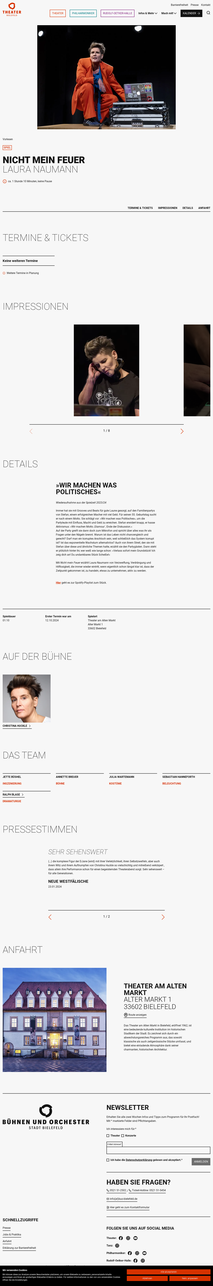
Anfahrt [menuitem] (204, 208)
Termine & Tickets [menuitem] (140, 208)
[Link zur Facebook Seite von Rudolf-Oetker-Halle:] (135, 1260)
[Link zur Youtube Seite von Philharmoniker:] (144, 1252)
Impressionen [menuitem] (167, 208)
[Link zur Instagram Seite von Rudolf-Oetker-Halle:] (142, 1260)
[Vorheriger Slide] (50, 917)
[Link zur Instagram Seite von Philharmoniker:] (136, 1252)
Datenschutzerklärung (139, 1160)
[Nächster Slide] (182, 431)
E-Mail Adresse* (114, 1144)
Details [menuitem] (188, 208)
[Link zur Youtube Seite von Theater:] (135, 1237)
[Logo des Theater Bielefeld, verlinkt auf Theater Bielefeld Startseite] (12, 9)
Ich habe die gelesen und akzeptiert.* (146, 1160)
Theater (115, 1135)
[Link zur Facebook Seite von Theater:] (120, 1237)
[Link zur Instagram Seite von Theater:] (127, 1237)
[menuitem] (58, 13)
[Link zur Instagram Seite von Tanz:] (116, 1245)
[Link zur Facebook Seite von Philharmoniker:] (129, 1252)
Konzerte (130, 1135)
